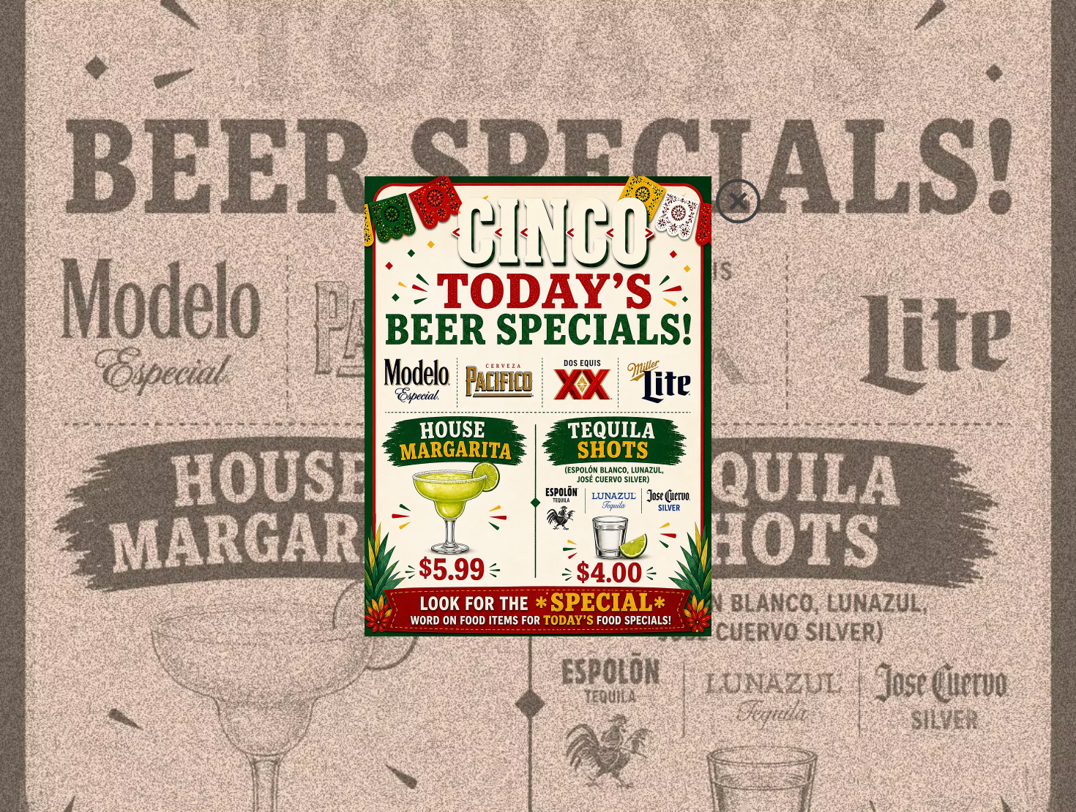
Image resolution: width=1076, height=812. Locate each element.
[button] (738, 201)
